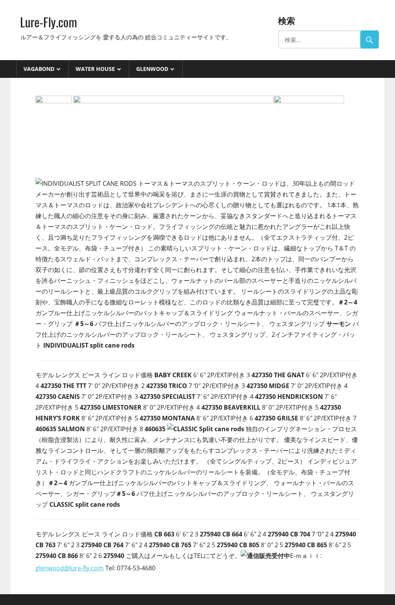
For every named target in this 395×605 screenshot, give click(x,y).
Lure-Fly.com (48, 22)
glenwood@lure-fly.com (69, 568)
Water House (95, 68)
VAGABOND (39, 68)
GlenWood (152, 68)
